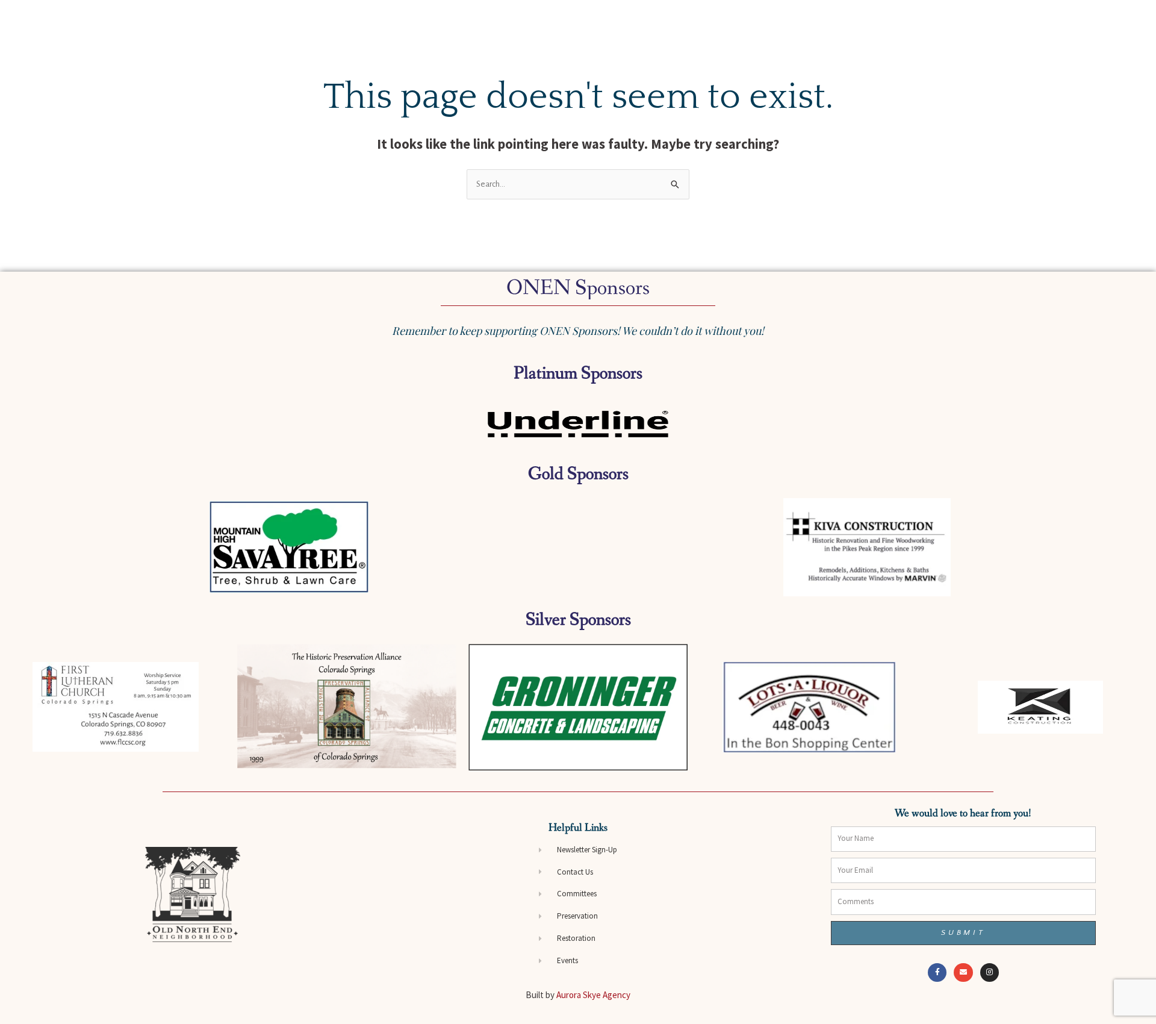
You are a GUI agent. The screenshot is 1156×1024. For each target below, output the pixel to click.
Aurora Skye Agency (593, 995)
